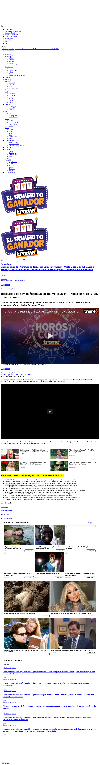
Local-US (12, 108)
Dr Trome (12, 169)
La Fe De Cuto (13, 117)
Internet (11, 151)
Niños (10, 133)
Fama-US (12, 109)
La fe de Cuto (9, 38)
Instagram (12, 95)
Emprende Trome (10, 140)
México (11, 126)
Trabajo (11, 135)
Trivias (7, 158)
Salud (10, 131)
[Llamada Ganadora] (24, 216)
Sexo (10, 138)
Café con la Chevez (11, 36)
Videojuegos (12, 153)
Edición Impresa (10, 172)
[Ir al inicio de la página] (5, 763)
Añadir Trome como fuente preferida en (13, 280)
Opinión (7, 81)
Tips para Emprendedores (16, 145)
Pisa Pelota (8, 40)
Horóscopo (8, 79)
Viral (6, 92)
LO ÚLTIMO (9, 29)
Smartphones (13, 154)
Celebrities (12, 167)
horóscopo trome (6, 510)
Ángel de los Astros (24, 375)
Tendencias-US (13, 106)
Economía (12, 63)
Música (11, 72)
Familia (7, 128)
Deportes (7, 77)
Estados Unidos (13, 122)
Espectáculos (9, 67)
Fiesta (10, 113)
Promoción (8, 147)
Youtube (11, 99)
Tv (9, 68)
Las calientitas (13, 115)
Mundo (7, 119)
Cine (10, 74)
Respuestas (8, 90)
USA (6, 104)
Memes (11, 102)
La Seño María (13, 88)
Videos (7, 160)
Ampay (11, 86)
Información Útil (14, 144)
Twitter (11, 97)
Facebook (12, 93)
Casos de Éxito (13, 142)
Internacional (13, 65)
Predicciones (5, 514)
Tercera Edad (13, 136)
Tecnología (8, 149)
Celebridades (13, 70)
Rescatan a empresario (11, 34)
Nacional (11, 61)
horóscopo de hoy (6, 518)
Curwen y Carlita (10, 33)
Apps (10, 156)
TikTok (11, 100)
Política (11, 58)
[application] (50, 336)
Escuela (11, 129)
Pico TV (7, 41)
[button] (22, 260)
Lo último (8, 54)
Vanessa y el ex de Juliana (13, 31)
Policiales (11, 59)
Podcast (7, 43)
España (11, 120)
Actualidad (8, 56)
